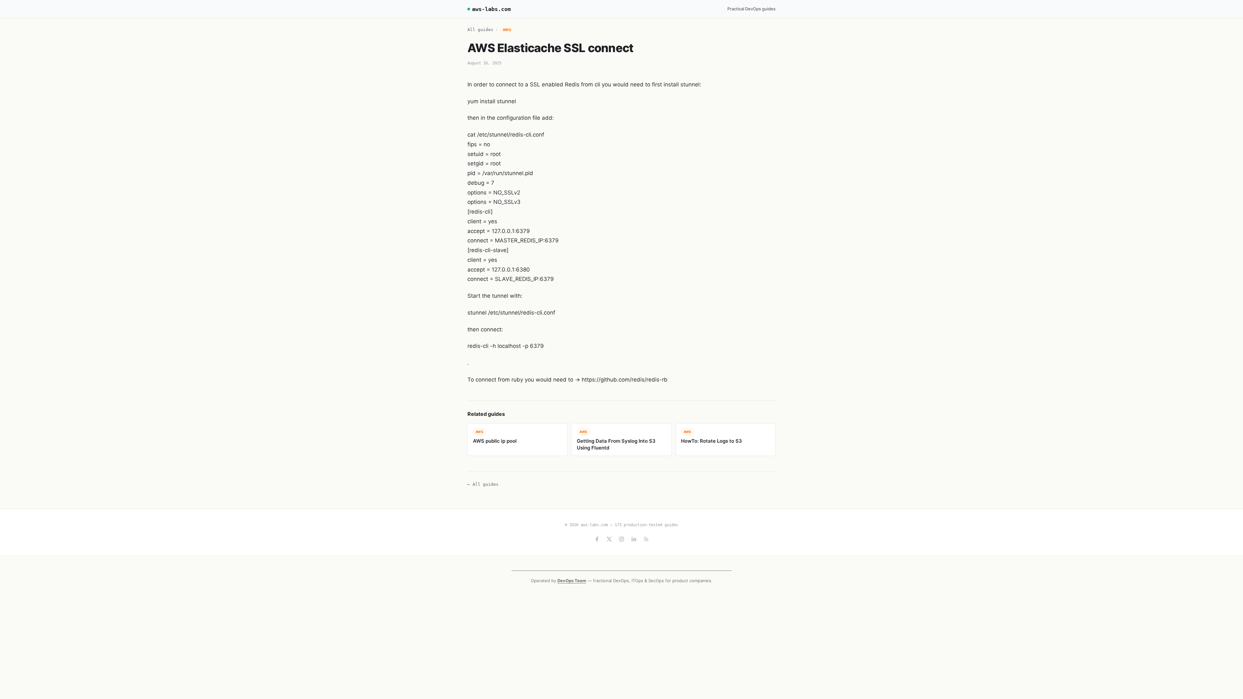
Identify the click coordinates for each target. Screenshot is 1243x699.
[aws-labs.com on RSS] (646, 539)
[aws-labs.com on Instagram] (621, 539)
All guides (480, 29)
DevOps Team (571, 580)
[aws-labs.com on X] (609, 539)
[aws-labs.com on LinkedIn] (634, 539)
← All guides (482, 484)
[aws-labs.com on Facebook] (597, 539)
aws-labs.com (491, 9)
